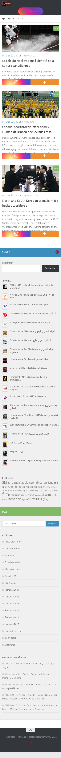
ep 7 (25, 487)
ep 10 (37, 487)
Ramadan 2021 (12, 589)
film (5, 494)
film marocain (15, 495)
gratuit (31, 494)
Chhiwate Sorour (12, 548)
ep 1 (56, 482)
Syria (48, 499)
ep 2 (4, 487)
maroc (52, 495)
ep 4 (13, 487)
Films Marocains (12, 562)
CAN (30, 483)
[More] (44, 82)
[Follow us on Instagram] (57, 252)
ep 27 (47, 491)
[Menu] (57, 3)
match (4, 499)
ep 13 (53, 487)
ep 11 (42, 487)
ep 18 (21, 491)
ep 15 (7, 490)
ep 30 (56, 491)
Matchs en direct (12, 569)
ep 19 (25, 491)
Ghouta (24, 495)
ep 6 (21, 487)
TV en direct (10, 638)
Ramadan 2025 (12, 617)
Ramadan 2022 (12, 596)
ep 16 (12, 490)
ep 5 (17, 487)
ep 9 (33, 487)
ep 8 (29, 487)
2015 (10, 482)
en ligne (48, 482)
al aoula (23, 482)
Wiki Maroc (10, 644)
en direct (37, 482)
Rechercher (7, 263)
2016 (16, 483)
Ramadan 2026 (12, 624)
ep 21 (34, 491)
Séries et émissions (14, 631)
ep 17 (17, 491)
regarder (25, 500)
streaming (36, 498)
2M (4, 482)
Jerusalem (39, 495)
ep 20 (30, 491)
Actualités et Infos (11, 56)
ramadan (14, 499)
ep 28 (51, 491)
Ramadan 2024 (12, 610)
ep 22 (38, 491)
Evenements (11, 555)
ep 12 (48, 487)
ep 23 (42, 491)
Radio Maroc (10, 583)
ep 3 (8, 486)
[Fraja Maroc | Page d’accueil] (8, 3)
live (45, 494)
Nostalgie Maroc (12, 576)
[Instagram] (16, 82)
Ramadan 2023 (12, 603)
